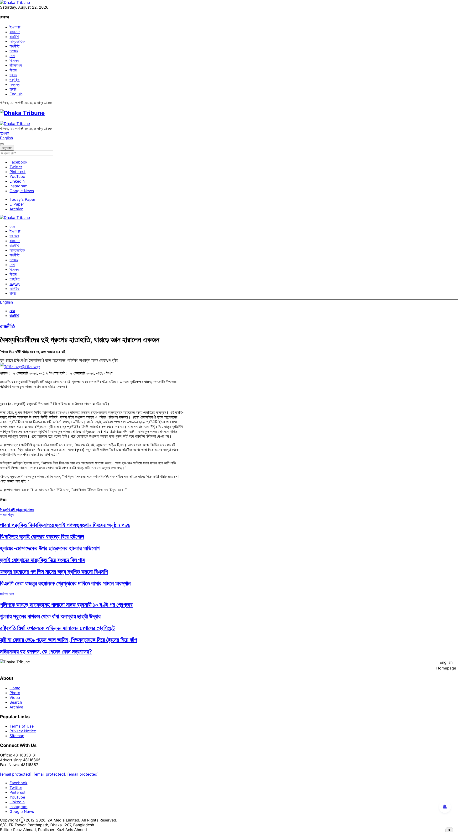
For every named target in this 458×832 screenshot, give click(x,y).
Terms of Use (22, 726)
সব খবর (14, 236)
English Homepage (446, 665)
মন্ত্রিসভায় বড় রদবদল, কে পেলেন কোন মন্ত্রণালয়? (46, 651)
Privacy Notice (23, 731)
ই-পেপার (15, 27)
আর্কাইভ (15, 288)
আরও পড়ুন (7, 514)
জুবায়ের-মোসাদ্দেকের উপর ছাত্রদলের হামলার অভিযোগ (50, 548)
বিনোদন (14, 60)
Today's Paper (22, 199)
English (16, 94)
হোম (12, 226)
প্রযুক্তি (15, 79)
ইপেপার (4, 133)
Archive (16, 209)
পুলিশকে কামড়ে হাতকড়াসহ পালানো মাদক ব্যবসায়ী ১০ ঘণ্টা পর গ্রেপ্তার (66, 604)
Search (16, 702)
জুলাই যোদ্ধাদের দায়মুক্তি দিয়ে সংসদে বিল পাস (42, 559)
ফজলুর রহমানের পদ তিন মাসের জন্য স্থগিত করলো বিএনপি (54, 571)
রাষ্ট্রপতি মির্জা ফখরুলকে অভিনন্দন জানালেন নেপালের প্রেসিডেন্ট (57, 628)
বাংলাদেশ (15, 31)
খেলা (12, 55)
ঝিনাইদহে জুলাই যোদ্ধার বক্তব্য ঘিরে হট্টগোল (42, 536)
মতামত (14, 51)
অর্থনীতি (14, 46)
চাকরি (13, 89)
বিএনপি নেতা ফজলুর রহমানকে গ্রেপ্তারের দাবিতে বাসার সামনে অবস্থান (65, 583)
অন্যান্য (15, 84)
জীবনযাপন (16, 65)
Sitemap (17, 735)
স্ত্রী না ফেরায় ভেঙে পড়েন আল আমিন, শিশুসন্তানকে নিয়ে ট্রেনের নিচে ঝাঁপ (68, 639)
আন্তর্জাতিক (17, 41)
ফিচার (13, 70)
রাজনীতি (14, 36)
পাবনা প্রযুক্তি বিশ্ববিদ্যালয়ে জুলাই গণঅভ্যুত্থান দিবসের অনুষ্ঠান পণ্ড (65, 525)
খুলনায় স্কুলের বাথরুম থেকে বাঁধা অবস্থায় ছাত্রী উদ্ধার (50, 616)
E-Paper (17, 204)
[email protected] (15, 774)
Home (15, 687)
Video (15, 697)
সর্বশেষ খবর (7, 594)
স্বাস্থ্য (13, 74)
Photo (15, 692)
